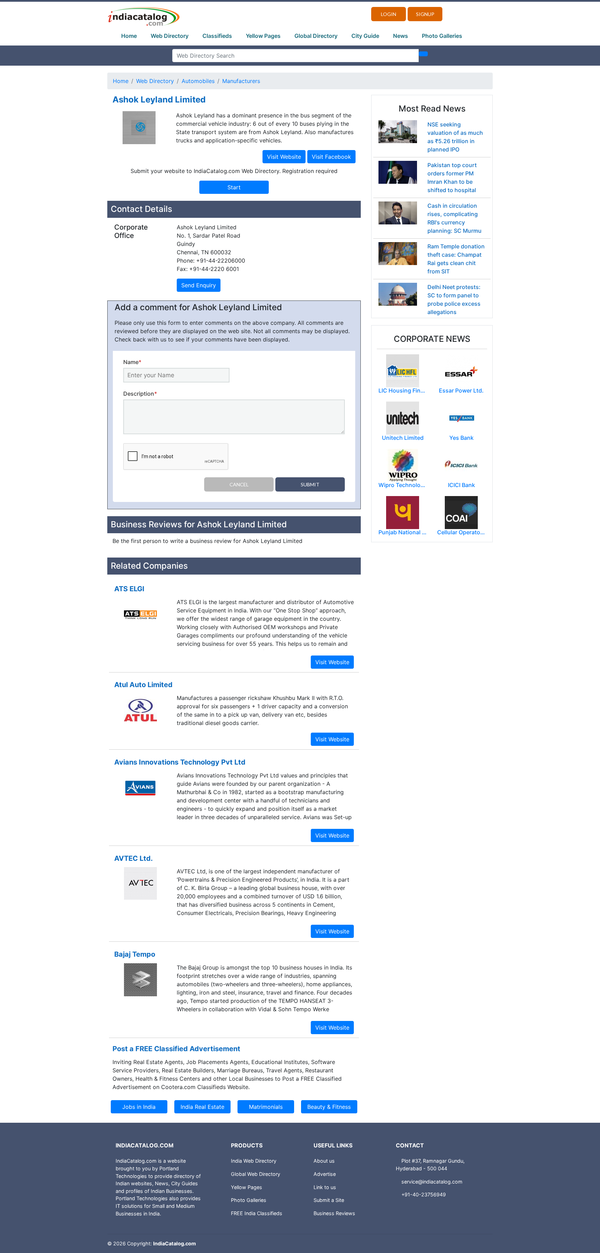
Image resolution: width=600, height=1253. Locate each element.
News (400, 35)
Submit (310, 484)
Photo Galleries (442, 35)
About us (324, 1161)
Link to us (325, 1187)
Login (388, 14)
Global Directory (316, 35)
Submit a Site (329, 1200)
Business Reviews (334, 1213)
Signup (425, 14)
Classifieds (217, 35)
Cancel (239, 484)
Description (140, 393)
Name (132, 361)
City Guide (365, 35)
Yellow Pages (263, 35)
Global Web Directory (255, 1174)
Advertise (325, 1174)
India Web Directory (253, 1161)
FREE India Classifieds (256, 1213)
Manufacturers (241, 80)
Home (129, 35)
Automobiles (198, 80)
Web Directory (170, 35)
